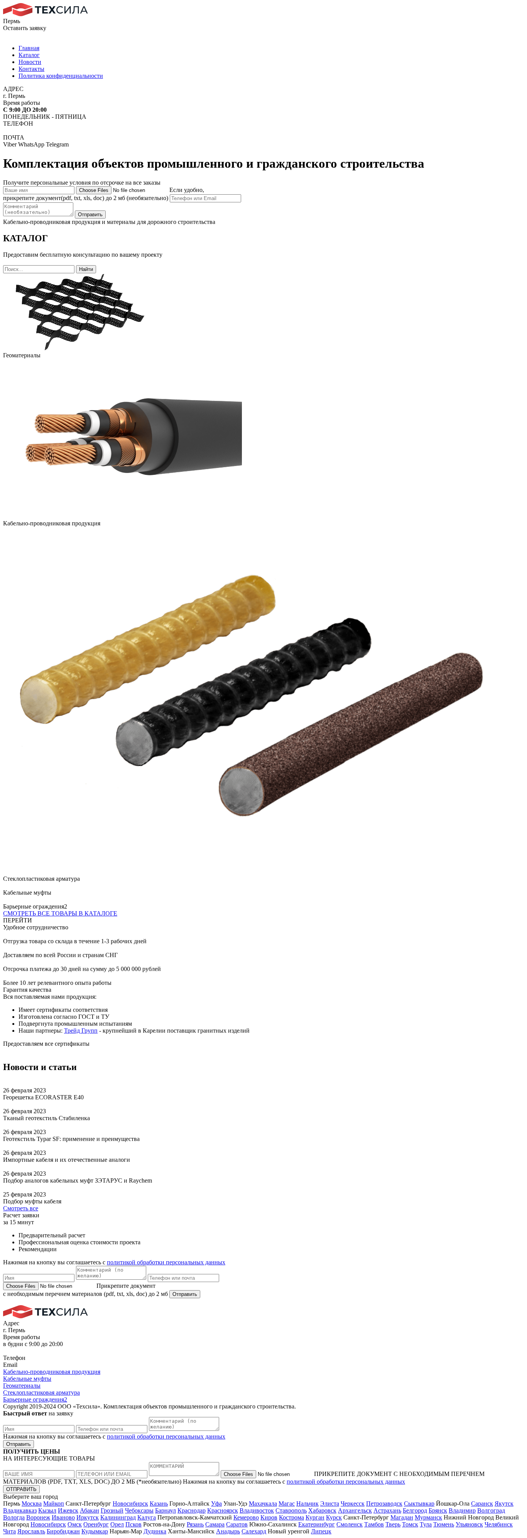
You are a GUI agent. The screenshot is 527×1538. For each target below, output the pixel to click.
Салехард (254, 1531)
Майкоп (53, 1503)
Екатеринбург (316, 1524)
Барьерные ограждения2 (35, 1399)
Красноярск (222, 1510)
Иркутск (87, 1517)
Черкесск (353, 1503)
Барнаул (165, 1510)
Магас (287, 1503)
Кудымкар (94, 1531)
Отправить (90, 214)
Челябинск (499, 1524)
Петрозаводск (384, 1503)
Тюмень (443, 1524)
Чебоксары (139, 1510)
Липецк (321, 1531)
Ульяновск (469, 1524)
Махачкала (263, 1503)
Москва (32, 1503)
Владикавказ (20, 1510)
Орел (117, 1524)
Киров (268, 1517)
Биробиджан (63, 1531)
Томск (410, 1524)
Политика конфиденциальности (61, 75)
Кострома (291, 1517)
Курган (315, 1517)
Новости (30, 62)
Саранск (482, 1503)
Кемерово (246, 1517)
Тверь (392, 1524)
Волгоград (491, 1510)
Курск (334, 1517)
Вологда (14, 1517)
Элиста (329, 1503)
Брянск (438, 1510)
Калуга (146, 1517)
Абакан (89, 1510)
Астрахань (387, 1510)
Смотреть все (20, 1208)
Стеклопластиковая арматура (41, 1392)
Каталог (29, 55)
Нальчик (307, 1503)
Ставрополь (291, 1510)
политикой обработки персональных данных (166, 1262)
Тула (426, 1524)
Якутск (504, 1503)
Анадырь (228, 1531)
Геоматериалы (22, 1385)
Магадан (401, 1517)
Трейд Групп (81, 1030)
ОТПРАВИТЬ (21, 1489)
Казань (159, 1503)
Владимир (462, 1510)
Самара (215, 1524)
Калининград (118, 1517)
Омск (75, 1524)
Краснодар (191, 1510)
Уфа (216, 1503)
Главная (29, 48)
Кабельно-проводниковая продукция (51, 1371)
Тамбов (374, 1524)
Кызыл (47, 1510)
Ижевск (68, 1510)
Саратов (237, 1524)
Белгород (415, 1510)
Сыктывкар (419, 1503)
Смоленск (349, 1524)
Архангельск (355, 1510)
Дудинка (155, 1531)
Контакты (31, 69)
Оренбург (96, 1524)
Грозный (112, 1510)
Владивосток (257, 1510)
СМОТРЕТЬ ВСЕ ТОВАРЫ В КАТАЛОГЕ (60, 913)
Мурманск (428, 1517)
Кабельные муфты (27, 1378)
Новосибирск (130, 1503)
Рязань (195, 1524)
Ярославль (31, 1531)
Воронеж (38, 1517)
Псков (133, 1524)
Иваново (63, 1517)
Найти (86, 269)
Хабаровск (322, 1510)
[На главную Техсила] (45, 14)
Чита (9, 1531)
